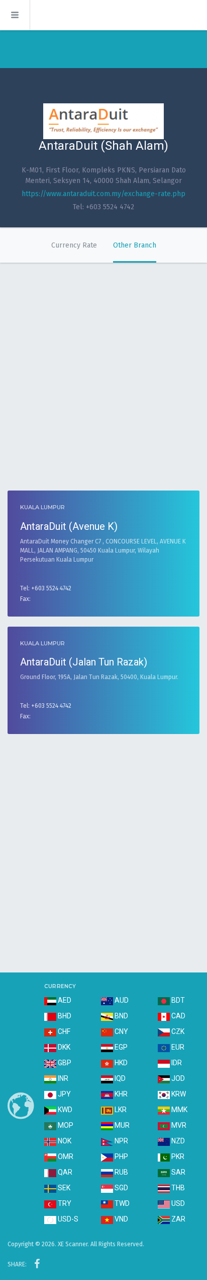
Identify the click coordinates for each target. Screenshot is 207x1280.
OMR (64, 1156)
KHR (120, 1094)
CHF (63, 1031)
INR (62, 1078)
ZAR (177, 1219)
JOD (177, 1078)
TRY (63, 1203)
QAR (64, 1172)
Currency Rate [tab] (74, 245)
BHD (63, 1016)
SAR (177, 1172)
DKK (63, 1047)
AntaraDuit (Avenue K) (69, 526)
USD (177, 1203)
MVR (178, 1125)
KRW (178, 1094)
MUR (121, 1125)
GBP (63, 1063)
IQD (119, 1078)
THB (177, 1188)
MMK (178, 1110)
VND (120, 1219)
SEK (63, 1188)
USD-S (67, 1219)
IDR (176, 1063)
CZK (177, 1031)
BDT (177, 1000)
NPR (120, 1141)
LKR (120, 1110)
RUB (120, 1172)
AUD (121, 1000)
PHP (120, 1156)
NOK (63, 1141)
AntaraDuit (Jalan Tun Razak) (83, 662)
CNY (120, 1031)
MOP (64, 1125)
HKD (120, 1063)
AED (63, 1000)
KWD (64, 1110)
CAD (177, 1016)
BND (120, 1016)
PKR (177, 1156)
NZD (177, 1141)
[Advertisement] (103, 371)
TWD (121, 1203)
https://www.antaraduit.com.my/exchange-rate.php (103, 194)
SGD (120, 1188)
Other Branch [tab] (134, 245)
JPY (63, 1094)
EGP (120, 1047)
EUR (177, 1047)
